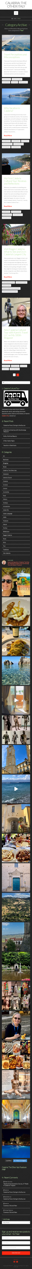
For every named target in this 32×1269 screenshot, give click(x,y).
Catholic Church (7, 477)
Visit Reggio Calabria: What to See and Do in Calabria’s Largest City (15, 251)
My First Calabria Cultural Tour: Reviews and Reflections (15, 181)
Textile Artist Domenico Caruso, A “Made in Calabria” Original (15, 1184)
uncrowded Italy (16, 146)
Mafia (4, 517)
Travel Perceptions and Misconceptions (15, 56)
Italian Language (7, 513)
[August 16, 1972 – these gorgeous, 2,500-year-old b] (16, 729)
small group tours (18, 143)
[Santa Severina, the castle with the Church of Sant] (16, 936)
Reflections (6, 531)
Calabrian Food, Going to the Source (14, 425)
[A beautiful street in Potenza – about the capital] (16, 818)
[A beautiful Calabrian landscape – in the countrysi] (16, 907)
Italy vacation (25, 140)
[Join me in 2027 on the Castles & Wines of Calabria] (16, 700)
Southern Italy (6, 146)
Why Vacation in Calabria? (12, 109)
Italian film (6, 510)
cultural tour (15, 365)
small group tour (18, 214)
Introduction (6, 506)
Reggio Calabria (6, 285)
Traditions (6, 549)
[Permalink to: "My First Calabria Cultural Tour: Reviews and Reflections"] (16, 164)
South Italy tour (6, 217)
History (5, 499)
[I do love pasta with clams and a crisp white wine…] (16, 641)
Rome (4, 538)
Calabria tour (6, 211)
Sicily (4, 542)
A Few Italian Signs (9, 441)
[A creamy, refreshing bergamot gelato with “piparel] (16, 611)
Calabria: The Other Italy (16, 4)
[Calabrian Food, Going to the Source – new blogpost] (16, 1055)
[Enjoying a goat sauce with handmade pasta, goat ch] (16, 848)
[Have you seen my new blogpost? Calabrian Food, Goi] (16, 1025)
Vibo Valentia (6, 553)
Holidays (5, 502)
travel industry (23, 82)
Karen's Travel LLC (7, 214)
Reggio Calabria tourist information (11, 288)
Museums (5, 520)
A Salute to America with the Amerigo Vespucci (14, 430)
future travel (6, 82)
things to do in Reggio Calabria (10, 291)
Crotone (5, 484)
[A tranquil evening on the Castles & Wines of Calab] (16, 1143)
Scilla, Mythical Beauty (10, 436)
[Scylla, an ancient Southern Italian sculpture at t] (16, 1084)
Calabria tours (6, 140)
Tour (4, 546)
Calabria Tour (5, 415)
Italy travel (14, 82)
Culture (5, 488)
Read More (8, 135)
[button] (16, 13)
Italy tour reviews (16, 211)
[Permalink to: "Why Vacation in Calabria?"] (16, 96)
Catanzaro (6, 474)
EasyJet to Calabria (17, 79)
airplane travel (6, 79)
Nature (5, 524)
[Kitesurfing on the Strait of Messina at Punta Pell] (16, 789)
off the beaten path (7, 143)
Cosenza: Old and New (10, 1205)
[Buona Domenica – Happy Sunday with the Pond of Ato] (16, 966)
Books (4, 466)
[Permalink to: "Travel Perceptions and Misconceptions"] (16, 43)
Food (4, 495)
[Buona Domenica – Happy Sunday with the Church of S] (16, 877)
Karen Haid (5, 368)
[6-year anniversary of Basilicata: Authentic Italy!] (16, 582)
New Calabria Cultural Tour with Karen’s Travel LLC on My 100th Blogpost (16, 333)
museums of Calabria (21, 282)
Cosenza (5, 481)
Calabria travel (15, 140)
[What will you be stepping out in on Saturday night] (16, 995)
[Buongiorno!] (16, 670)
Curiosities (6, 492)
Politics (5, 528)
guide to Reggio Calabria (8, 282)
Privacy (16, 1259)
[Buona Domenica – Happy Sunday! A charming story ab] (16, 1114)
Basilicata (5, 459)
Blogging (5, 463)
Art (4, 456)
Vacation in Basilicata (9, 445)
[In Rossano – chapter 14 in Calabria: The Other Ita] (16, 759)
